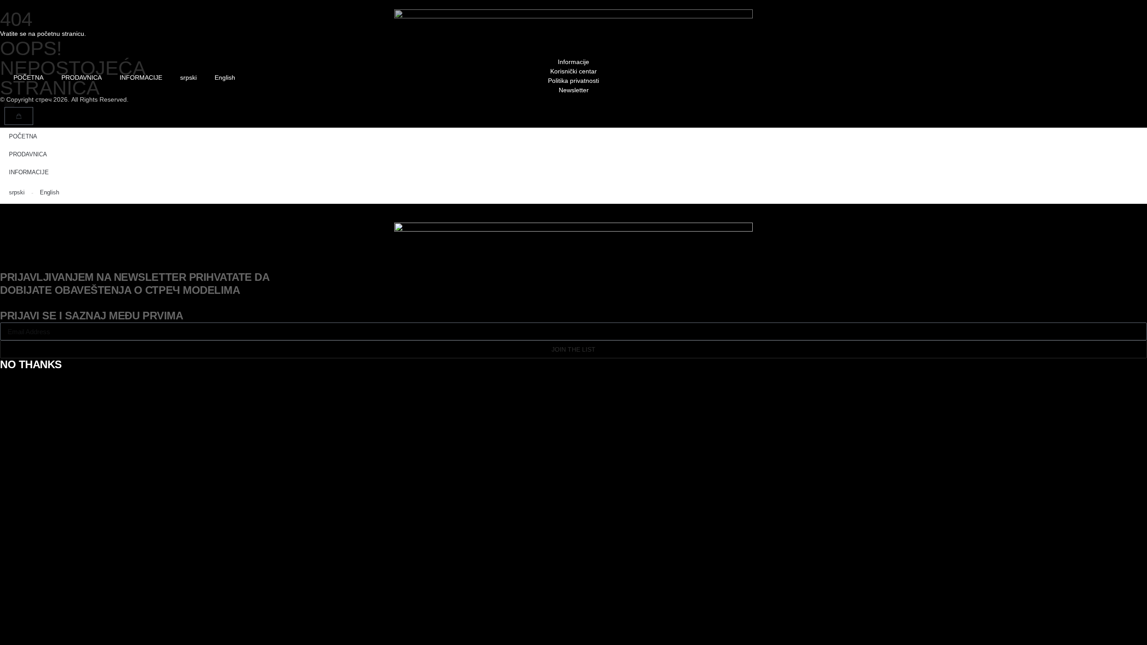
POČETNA (28, 77)
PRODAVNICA (81, 77)
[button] (9, 102)
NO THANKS (31, 364)
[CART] (18, 116)
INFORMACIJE (141, 77)
